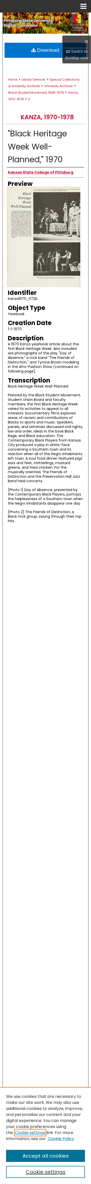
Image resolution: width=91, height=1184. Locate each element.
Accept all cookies (45, 1155)
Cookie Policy (61, 1139)
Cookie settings (30, 1133)
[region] (45, 1135)
